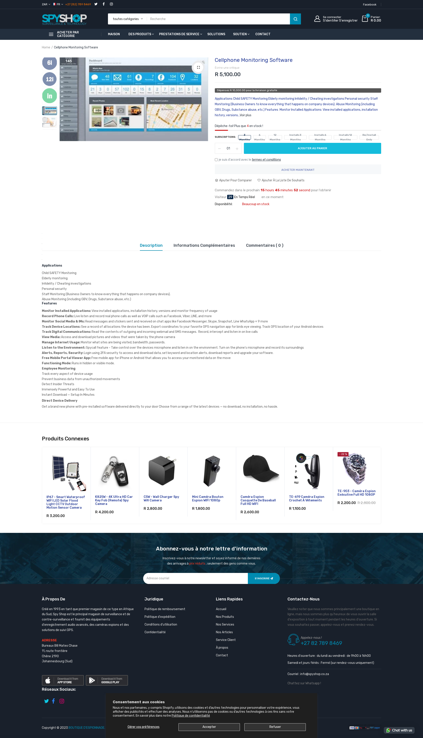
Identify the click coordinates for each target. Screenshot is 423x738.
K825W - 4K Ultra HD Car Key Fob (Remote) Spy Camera (114, 500)
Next (49, 127)
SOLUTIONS (216, 34)
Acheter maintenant (298, 169)
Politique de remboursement (165, 609)
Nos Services (225, 624)
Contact (222, 655)
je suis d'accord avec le (250, 160)
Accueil (221, 609)
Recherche (295, 18)
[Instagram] (111, 4)
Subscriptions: (225, 137)
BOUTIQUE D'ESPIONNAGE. (87, 728)
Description (151, 245)
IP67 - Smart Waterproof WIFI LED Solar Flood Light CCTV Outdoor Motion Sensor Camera (65, 502)
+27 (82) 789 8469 (78, 4)
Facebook (370, 4)
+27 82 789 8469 (321, 643)
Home (46, 47)
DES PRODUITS (139, 34)
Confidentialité (155, 632)
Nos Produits (225, 617)
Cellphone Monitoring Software (254, 60)
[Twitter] (96, 4)
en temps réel (244, 197)
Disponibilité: (224, 204)
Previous (49, 57)
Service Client (226, 640)
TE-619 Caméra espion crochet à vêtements (306, 498)
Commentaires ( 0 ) (264, 245)
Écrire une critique (227, 67)
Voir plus (245, 115)
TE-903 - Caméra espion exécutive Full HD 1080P (357, 493)
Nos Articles (224, 632)
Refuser (275, 727)
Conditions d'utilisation (161, 624)
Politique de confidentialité (191, 716)
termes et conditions (266, 160)
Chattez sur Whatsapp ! (304, 683)
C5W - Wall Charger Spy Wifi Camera (161, 498)
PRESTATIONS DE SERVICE (179, 34)
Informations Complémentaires (204, 245)
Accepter (209, 727)
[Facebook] (103, 4)
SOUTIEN (240, 34)
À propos (222, 648)
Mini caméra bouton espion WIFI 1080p (207, 498)
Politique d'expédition (160, 617)
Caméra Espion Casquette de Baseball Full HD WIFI (258, 500)
